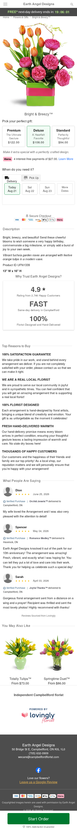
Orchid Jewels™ (38, 501)
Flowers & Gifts (20, 17)
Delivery (12, 180)
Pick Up (34, 178)
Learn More (66, 159)
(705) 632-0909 (38, 753)
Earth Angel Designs (38, 4)
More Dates (65, 189)
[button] (68, 821)
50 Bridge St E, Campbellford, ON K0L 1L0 (38, 749)
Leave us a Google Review (38, 782)
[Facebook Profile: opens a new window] (38, 770)
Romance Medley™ (40, 538)
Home (6, 17)
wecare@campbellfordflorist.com (38, 757)
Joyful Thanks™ (38, 588)
